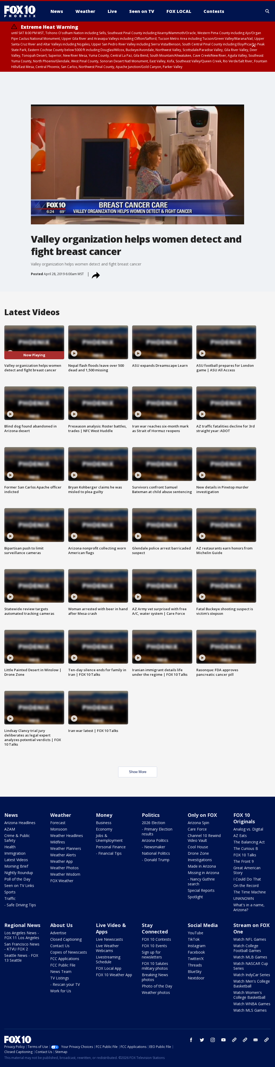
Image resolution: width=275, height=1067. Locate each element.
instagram (212, 1040)
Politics (151, 815)
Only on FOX (202, 815)
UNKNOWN (243, 898)
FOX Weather (61, 880)
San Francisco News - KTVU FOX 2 (21, 946)
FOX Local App (108, 968)
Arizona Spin (198, 822)
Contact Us (60, 945)
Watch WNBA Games (251, 1003)
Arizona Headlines (19, 822)
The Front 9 (243, 861)
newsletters (266, 1040)
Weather (60, 815)
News (11, 815)
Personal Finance (111, 846)
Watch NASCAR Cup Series (250, 966)
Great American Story (246, 870)
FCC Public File (62, 965)
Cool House (198, 846)
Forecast (58, 822)
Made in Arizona (202, 866)
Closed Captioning (66, 939)
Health (10, 846)
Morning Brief (16, 866)
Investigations (200, 859)
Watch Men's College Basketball (251, 984)
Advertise (58, 932)
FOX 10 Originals (244, 818)
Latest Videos (16, 859)
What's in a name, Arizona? (249, 907)
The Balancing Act (249, 842)
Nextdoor (196, 977)
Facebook (196, 952)
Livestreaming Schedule (108, 959)
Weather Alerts (63, 854)
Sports (10, 891)
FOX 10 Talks (244, 854)
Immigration (15, 853)
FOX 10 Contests (156, 939)
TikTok (194, 939)
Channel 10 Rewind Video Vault (204, 838)
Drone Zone (198, 853)
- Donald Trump (155, 859)
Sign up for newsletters (152, 955)
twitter (202, 1040)
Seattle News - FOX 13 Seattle (21, 958)
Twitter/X (196, 958)
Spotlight (195, 896)
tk (234, 1040)
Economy (104, 829)
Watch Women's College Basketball (249, 995)
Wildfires (57, 842)
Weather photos (156, 992)
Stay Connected (155, 928)
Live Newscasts (109, 939)
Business (103, 822)
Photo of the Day (157, 986)
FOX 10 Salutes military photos (155, 966)
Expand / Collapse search (267, 11)
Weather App (61, 861)
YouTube (195, 932)
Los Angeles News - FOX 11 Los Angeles (21, 935)
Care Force (197, 829)
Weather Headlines (66, 835)
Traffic (10, 898)
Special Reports (201, 890)
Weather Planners (65, 848)
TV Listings (59, 977)
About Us (61, 925)
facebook (191, 1040)
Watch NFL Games (249, 939)
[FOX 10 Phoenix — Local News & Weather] (22, 11)
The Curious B (245, 848)
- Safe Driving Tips (20, 904)
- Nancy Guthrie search (201, 881)
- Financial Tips (109, 853)
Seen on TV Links (19, 885)
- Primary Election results (157, 831)
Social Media (203, 925)
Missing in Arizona (203, 872)
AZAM (9, 829)
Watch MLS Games (250, 1010)
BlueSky (194, 971)
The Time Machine (249, 891)
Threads (195, 965)
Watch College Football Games (247, 948)
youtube (223, 1040)
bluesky (245, 1040)
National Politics (156, 853)
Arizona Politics (155, 840)
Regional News (22, 925)
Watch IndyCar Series (251, 974)
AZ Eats (240, 835)
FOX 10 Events (154, 945)
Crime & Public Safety (17, 838)
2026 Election (153, 822)
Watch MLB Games (250, 957)
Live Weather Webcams (107, 948)
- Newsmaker (153, 846)
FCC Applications (64, 958)
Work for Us (60, 990)
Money (104, 815)
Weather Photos (64, 867)
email (255, 1040)
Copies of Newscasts (68, 952)
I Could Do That (247, 879)
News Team (60, 971)
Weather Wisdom (65, 874)
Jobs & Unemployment (109, 838)
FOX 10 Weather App (114, 974)
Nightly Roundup (18, 872)
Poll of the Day (17, 879)
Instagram (196, 945)
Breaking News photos (155, 977)
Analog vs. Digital (248, 829)
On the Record (246, 885)
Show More (137, 772)
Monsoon (58, 829)
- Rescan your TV (65, 984)
